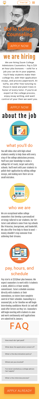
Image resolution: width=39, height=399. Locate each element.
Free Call (23, 3)
